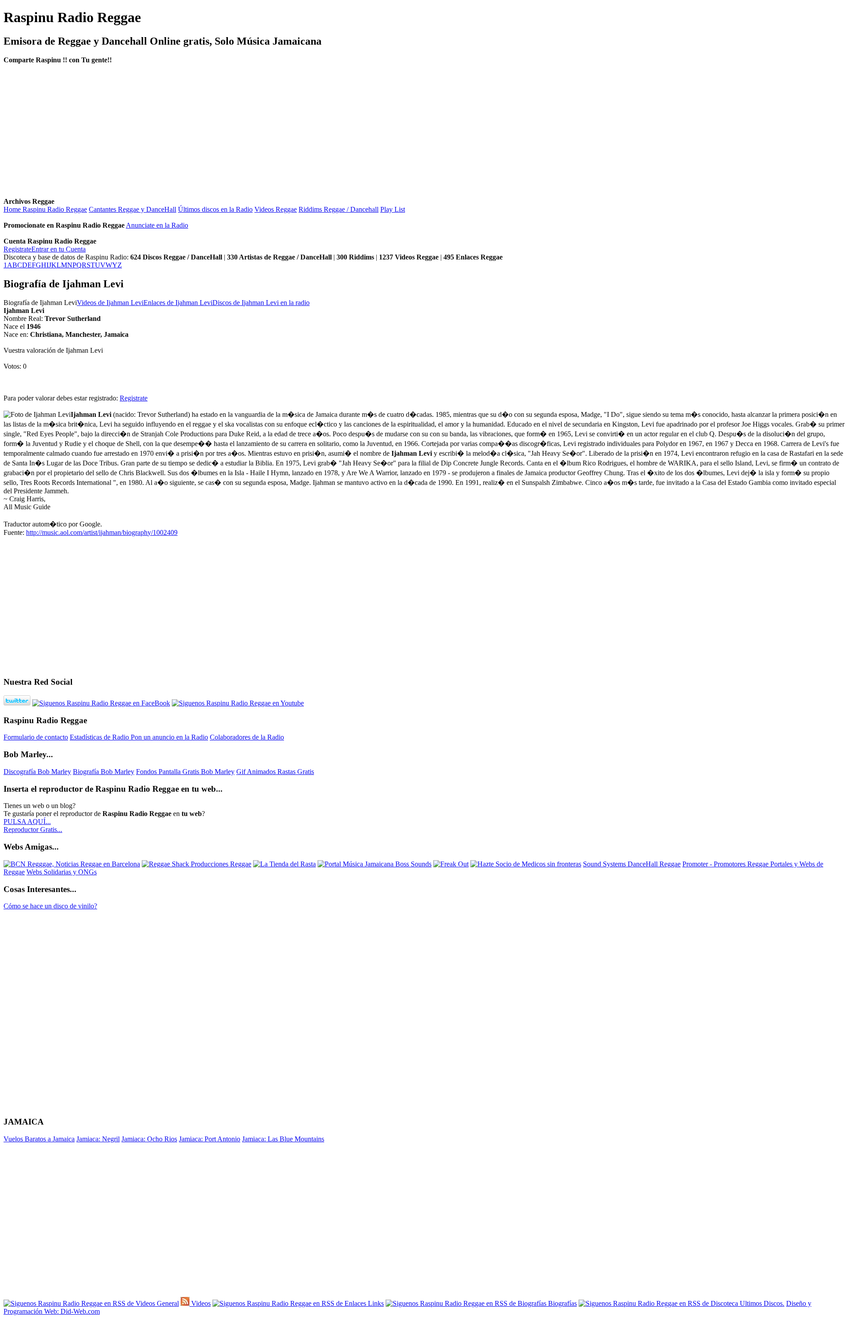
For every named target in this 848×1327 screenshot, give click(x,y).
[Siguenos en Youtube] (238, 703)
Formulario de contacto (36, 737)
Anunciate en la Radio (157, 225)
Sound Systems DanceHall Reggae (632, 864)
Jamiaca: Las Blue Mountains (283, 1139)
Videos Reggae (275, 209)
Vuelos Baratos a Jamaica (39, 1139)
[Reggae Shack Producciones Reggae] (196, 864)
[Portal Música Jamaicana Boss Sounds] (375, 864)
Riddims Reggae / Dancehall (339, 209)
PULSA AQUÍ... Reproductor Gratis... (33, 825)
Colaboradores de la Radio (247, 737)
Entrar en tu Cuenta (58, 249)
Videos (200, 1303)
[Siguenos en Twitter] (17, 703)
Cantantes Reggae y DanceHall (132, 209)
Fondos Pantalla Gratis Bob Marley (185, 771)
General (167, 1303)
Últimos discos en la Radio (215, 209)
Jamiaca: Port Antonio (209, 1139)
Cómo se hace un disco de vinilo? (50, 906)
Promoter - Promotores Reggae (726, 864)
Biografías (561, 1303)
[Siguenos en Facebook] (101, 703)
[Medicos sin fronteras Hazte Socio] (525, 864)
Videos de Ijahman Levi (110, 302)
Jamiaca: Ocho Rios (149, 1139)
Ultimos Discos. (761, 1303)
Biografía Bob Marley (103, 771)
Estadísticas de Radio (100, 737)
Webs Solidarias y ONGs (61, 872)
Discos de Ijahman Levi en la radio (261, 302)
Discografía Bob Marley (37, 771)
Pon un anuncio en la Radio (169, 737)
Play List (392, 209)
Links (375, 1303)
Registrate (17, 249)
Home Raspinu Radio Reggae (45, 209)
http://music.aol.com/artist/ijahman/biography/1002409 (102, 532)
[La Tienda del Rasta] (284, 864)
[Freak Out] (451, 864)
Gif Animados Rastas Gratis (275, 771)
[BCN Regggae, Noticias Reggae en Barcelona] (72, 864)
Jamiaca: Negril (98, 1139)
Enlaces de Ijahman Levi (178, 302)
